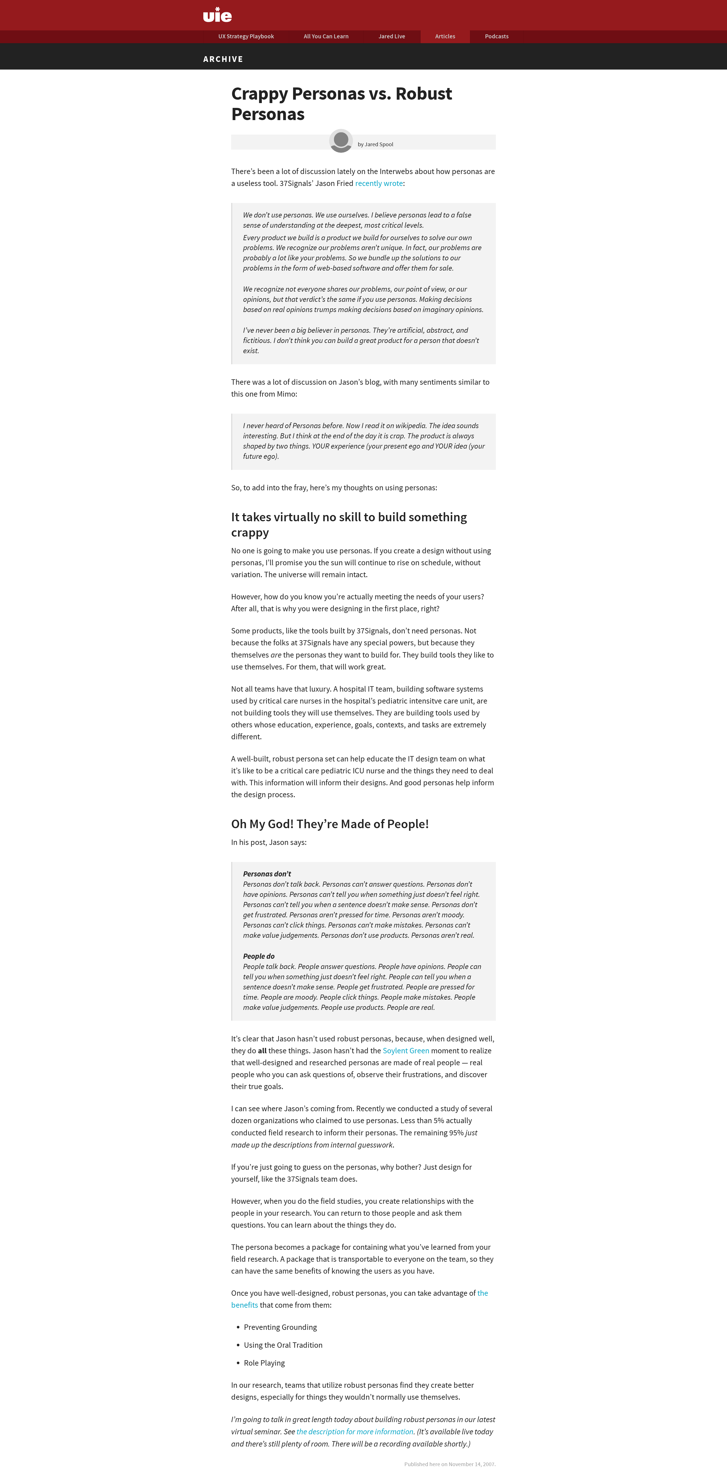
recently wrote (379, 183)
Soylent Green (406, 1051)
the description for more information (354, 1432)
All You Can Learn (326, 36)
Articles (445, 36)
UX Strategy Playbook (246, 36)
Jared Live (392, 36)
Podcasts (497, 36)
